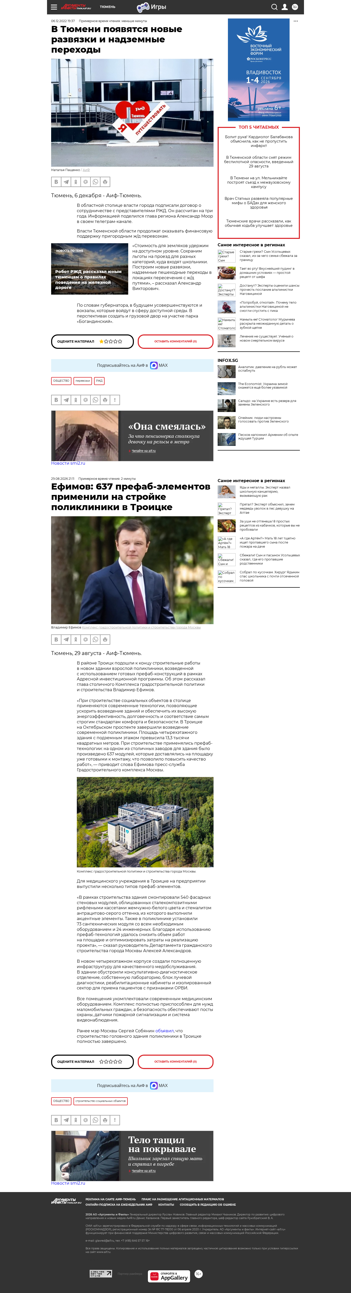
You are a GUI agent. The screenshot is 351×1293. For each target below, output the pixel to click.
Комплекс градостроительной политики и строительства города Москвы (141, 627)
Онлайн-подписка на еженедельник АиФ (119, 1204)
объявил (164, 1030)
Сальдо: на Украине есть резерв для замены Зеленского (267, 402)
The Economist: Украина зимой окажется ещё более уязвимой (263, 385)
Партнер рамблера (130, 1273)
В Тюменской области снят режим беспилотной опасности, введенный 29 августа (258, 161)
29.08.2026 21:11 (62, 479)
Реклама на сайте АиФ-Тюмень (111, 1199)
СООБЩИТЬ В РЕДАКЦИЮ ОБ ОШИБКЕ (208, 1204)
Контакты (166, 1204)
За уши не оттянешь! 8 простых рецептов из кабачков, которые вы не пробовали (270, 525)
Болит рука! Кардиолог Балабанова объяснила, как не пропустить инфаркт (259, 141)
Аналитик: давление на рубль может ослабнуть (267, 368)
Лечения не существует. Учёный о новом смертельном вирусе (266, 338)
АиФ (86, 170)
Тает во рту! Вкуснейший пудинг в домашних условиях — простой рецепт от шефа (267, 273)
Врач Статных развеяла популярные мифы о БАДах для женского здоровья (259, 203)
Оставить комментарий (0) (175, 341)
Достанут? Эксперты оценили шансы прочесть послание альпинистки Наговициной (269, 290)
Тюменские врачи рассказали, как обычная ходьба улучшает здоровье (259, 223)
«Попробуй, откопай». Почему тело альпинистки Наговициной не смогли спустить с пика (268, 307)
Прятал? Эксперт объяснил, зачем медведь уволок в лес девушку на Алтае (267, 508)
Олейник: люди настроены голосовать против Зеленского (263, 419)
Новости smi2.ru (68, 463)
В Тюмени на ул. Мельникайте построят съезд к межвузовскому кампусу (259, 182)
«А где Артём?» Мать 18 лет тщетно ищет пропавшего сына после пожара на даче (267, 542)
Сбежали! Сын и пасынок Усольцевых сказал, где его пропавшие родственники (270, 559)
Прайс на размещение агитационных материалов (183, 1199)
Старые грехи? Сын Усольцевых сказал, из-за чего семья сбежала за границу (268, 256)
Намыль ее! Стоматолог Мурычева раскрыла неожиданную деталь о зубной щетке (267, 323)
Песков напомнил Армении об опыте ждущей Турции (268, 436)
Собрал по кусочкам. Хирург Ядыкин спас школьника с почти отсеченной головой (269, 576)
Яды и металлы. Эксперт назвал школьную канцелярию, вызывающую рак (265, 491)
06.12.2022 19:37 (63, 21)
